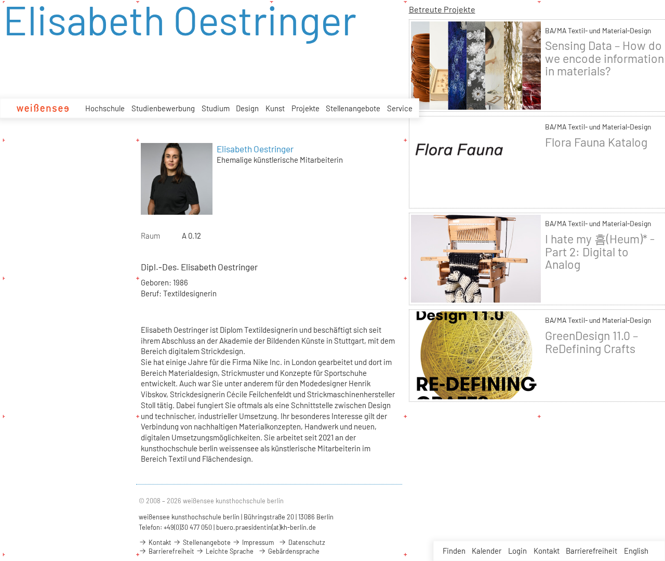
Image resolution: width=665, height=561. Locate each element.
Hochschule (105, 108)
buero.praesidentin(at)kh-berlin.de (266, 527)
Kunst (275, 108)
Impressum (257, 542)
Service (400, 108)
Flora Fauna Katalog (596, 142)
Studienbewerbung (163, 108)
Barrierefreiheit (591, 550)
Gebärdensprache (293, 551)
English (636, 550)
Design (247, 108)
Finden (454, 550)
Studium (216, 108)
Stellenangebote (353, 108)
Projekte (305, 108)
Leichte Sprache (229, 551)
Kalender (486, 550)
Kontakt (547, 550)
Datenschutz (306, 542)
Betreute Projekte (442, 9)
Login (517, 550)
